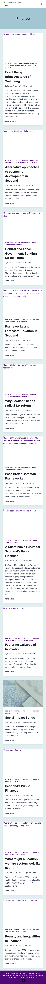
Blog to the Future (12, 160)
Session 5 (20, 469)
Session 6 (33, 65)
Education (18, 63)
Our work (25, 65)
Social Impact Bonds (20, 717)
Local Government (12, 65)
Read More (11, 121)
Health (33, 63)
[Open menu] (41, 4)
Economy (8, 63)
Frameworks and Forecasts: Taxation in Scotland (21, 331)
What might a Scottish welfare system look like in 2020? (23, 863)
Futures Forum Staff (14, 86)
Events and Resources (14, 242)
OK (24, 981)
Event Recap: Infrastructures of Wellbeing (18, 76)
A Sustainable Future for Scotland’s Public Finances (22, 551)
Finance (26, 63)
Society (8, 67)
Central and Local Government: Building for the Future (21, 253)
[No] (43, 977)
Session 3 (8, 713)
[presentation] (23, 46)
